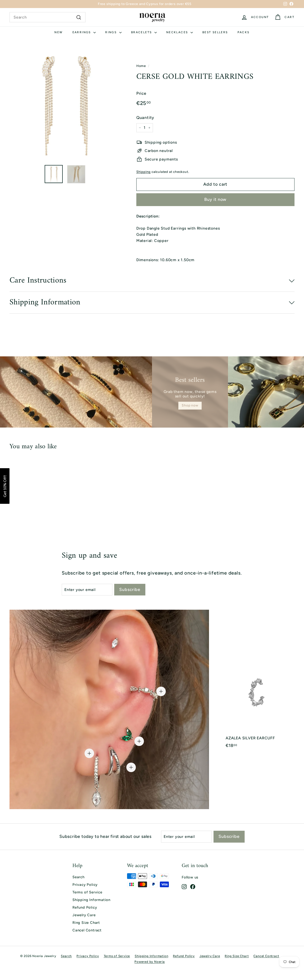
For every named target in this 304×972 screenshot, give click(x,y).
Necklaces (177, 32)
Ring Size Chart (86, 922)
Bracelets (142, 32)
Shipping (143, 172)
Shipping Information (91, 900)
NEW (58, 32)
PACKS (244, 32)
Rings (111, 32)
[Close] (296, 884)
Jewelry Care (84, 915)
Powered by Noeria (149, 961)
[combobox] (48, 17)
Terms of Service (87, 892)
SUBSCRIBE (258, 939)
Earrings (82, 32)
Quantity (145, 117)
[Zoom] (65, 105)
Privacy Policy (85, 884)
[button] (5, 486)
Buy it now (215, 199)
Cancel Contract (87, 930)
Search (78, 877)
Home (141, 66)
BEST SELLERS (215, 32)
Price (141, 93)
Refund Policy (84, 907)
